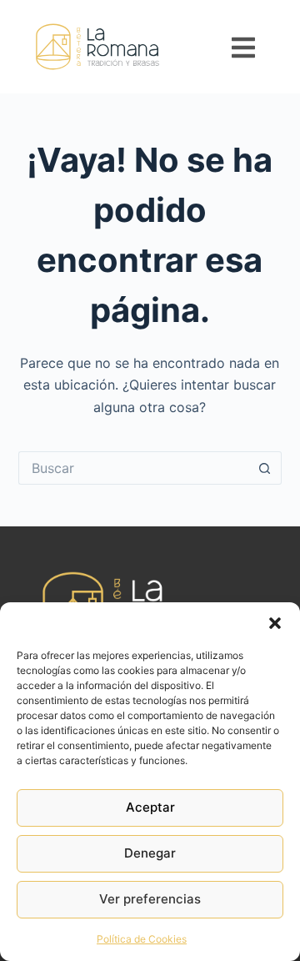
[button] (275, 623)
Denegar (150, 853)
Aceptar (150, 807)
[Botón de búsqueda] (265, 468)
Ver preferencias (150, 899)
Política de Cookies (142, 939)
